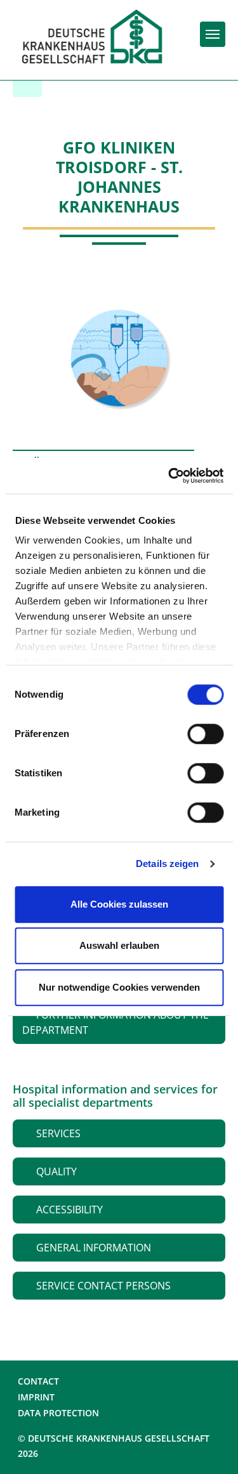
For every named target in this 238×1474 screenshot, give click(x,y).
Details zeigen (167, 863)
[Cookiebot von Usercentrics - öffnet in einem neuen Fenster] (169, 475)
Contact (38, 1381)
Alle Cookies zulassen (119, 904)
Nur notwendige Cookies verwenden (119, 987)
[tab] (119, 1022)
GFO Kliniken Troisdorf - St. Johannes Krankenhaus (119, 177)
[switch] (205, 734)
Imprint (36, 1397)
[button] (119, 1022)
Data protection (58, 1413)
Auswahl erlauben (119, 945)
